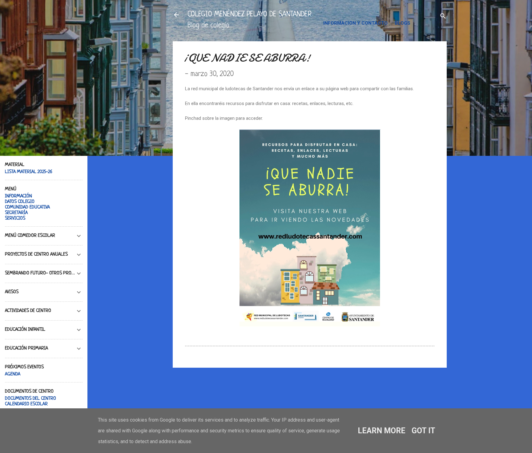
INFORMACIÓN (18, 196)
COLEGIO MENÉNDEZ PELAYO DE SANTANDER (249, 14)
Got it (423, 430)
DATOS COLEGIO (19, 201)
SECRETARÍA (16, 213)
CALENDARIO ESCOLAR (26, 404)
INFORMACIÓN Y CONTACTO (355, 23)
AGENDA (12, 374)
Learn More (381, 430)
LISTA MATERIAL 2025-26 (28, 172)
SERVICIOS (15, 218)
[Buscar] (443, 16)
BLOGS (402, 23)
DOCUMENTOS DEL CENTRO (30, 398)
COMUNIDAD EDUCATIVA (27, 207)
